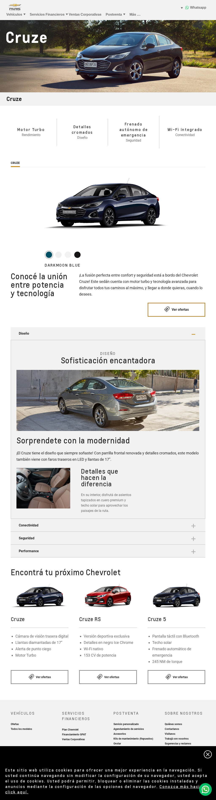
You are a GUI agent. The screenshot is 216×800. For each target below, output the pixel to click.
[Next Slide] (65, 490)
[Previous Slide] (21, 490)
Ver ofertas (180, 310)
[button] (108, 333)
